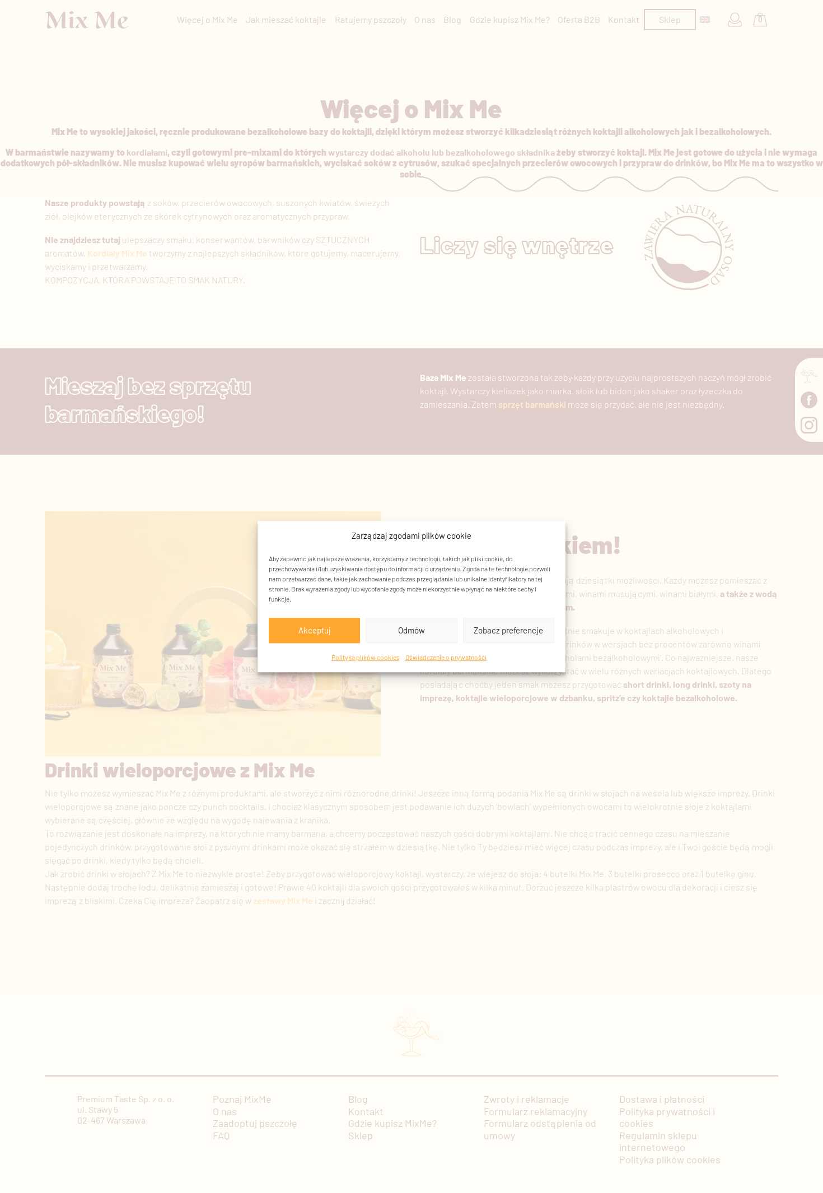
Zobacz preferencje (508, 630)
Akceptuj (314, 630)
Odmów (411, 630)
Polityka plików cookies (365, 657)
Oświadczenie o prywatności (446, 657)
